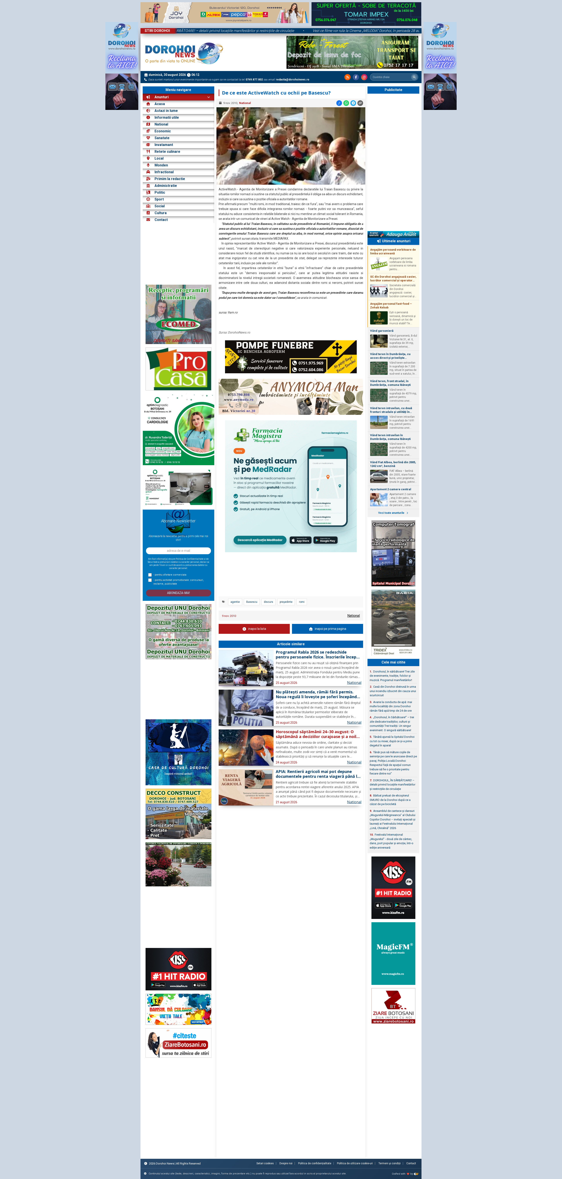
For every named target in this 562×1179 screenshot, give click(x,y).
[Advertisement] (178, 253)
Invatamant (164, 145)
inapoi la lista (257, 629)
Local (159, 158)
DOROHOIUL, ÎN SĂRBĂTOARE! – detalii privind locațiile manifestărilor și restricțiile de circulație (392, 785)
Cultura (161, 213)
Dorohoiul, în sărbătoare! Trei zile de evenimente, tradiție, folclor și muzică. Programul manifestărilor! (392, 676)
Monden (161, 165)
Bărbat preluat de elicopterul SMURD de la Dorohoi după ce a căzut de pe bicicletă (390, 800)
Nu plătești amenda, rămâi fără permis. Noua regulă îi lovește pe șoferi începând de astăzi (316, 694)
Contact (161, 220)
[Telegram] (353, 103)
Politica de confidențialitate (314, 1163)
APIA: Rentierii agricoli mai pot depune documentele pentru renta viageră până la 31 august (318, 774)
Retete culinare (167, 151)
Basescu (251, 601)
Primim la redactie (170, 179)
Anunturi (161, 97)
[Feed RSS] (347, 77)
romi (301, 601)
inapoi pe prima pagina (330, 629)
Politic (160, 192)
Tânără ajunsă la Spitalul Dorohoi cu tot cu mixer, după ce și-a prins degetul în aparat (392, 741)
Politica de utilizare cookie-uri (355, 1163)
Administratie (166, 186)
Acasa (159, 104)
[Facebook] (356, 77)
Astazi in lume (166, 111)
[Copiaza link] (360, 103)
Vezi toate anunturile (391, 512)
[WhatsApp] (346, 103)
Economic (163, 131)
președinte (286, 601)
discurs (268, 601)
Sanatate (162, 138)
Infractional (164, 172)
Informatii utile (167, 117)
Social (160, 206)
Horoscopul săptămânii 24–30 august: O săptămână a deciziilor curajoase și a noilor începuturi (318, 734)
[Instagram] (364, 77)
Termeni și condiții (389, 1163)
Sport (159, 199)
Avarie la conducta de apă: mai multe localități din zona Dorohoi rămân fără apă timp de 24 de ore (391, 706)
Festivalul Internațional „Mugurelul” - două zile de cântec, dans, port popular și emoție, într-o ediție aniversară (391, 841)
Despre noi (285, 1163)
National (161, 124)
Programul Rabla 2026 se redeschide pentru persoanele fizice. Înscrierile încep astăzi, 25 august (316, 655)
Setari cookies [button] (265, 1163)
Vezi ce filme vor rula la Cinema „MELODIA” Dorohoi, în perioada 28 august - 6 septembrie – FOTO (303, 31)
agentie (235, 601)
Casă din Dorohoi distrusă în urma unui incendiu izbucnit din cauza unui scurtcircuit (393, 691)
